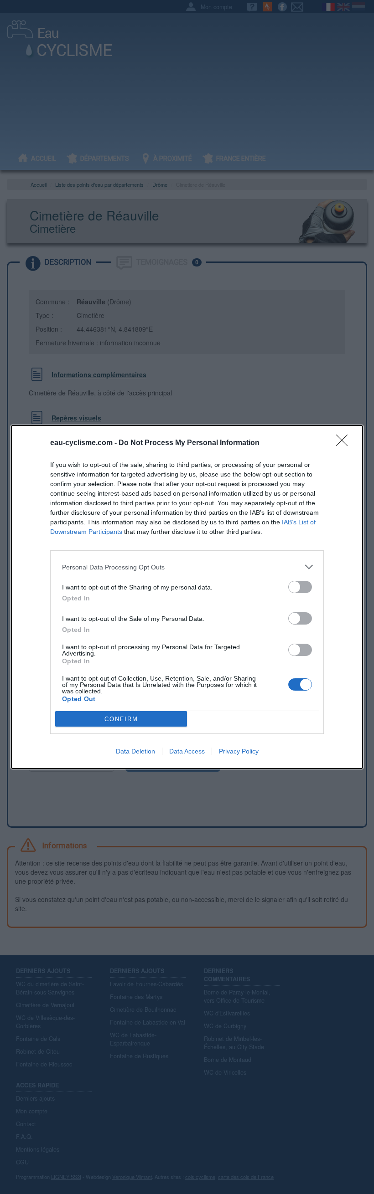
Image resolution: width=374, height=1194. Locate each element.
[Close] (344, 443)
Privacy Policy (239, 751)
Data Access (187, 751)
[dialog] (187, 597)
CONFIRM (121, 719)
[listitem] (187, 567)
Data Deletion (135, 751)
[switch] (300, 587)
